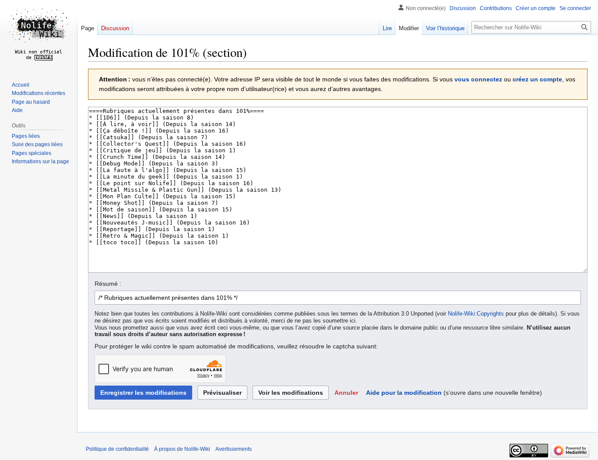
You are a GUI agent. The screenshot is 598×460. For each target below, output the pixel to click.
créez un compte (537, 79)
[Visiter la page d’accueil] (39, 35)
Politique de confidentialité (117, 449)
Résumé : (108, 283)
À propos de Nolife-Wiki (182, 449)
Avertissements (233, 449)
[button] (346, 393)
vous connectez (478, 79)
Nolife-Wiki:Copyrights (476, 314)
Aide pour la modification (404, 392)
